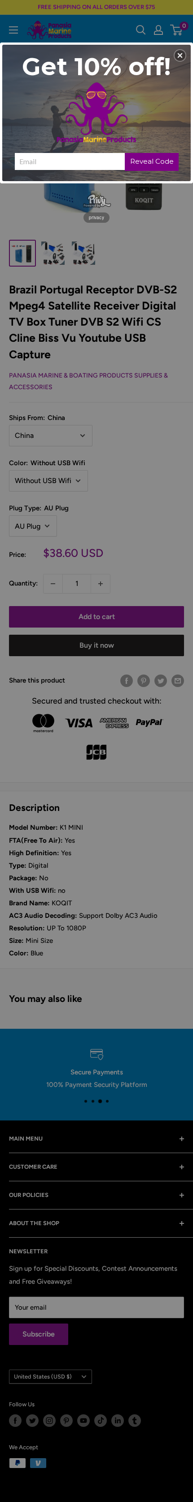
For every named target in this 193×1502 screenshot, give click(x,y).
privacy (96, 217)
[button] (180, 55)
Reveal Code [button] (152, 161)
